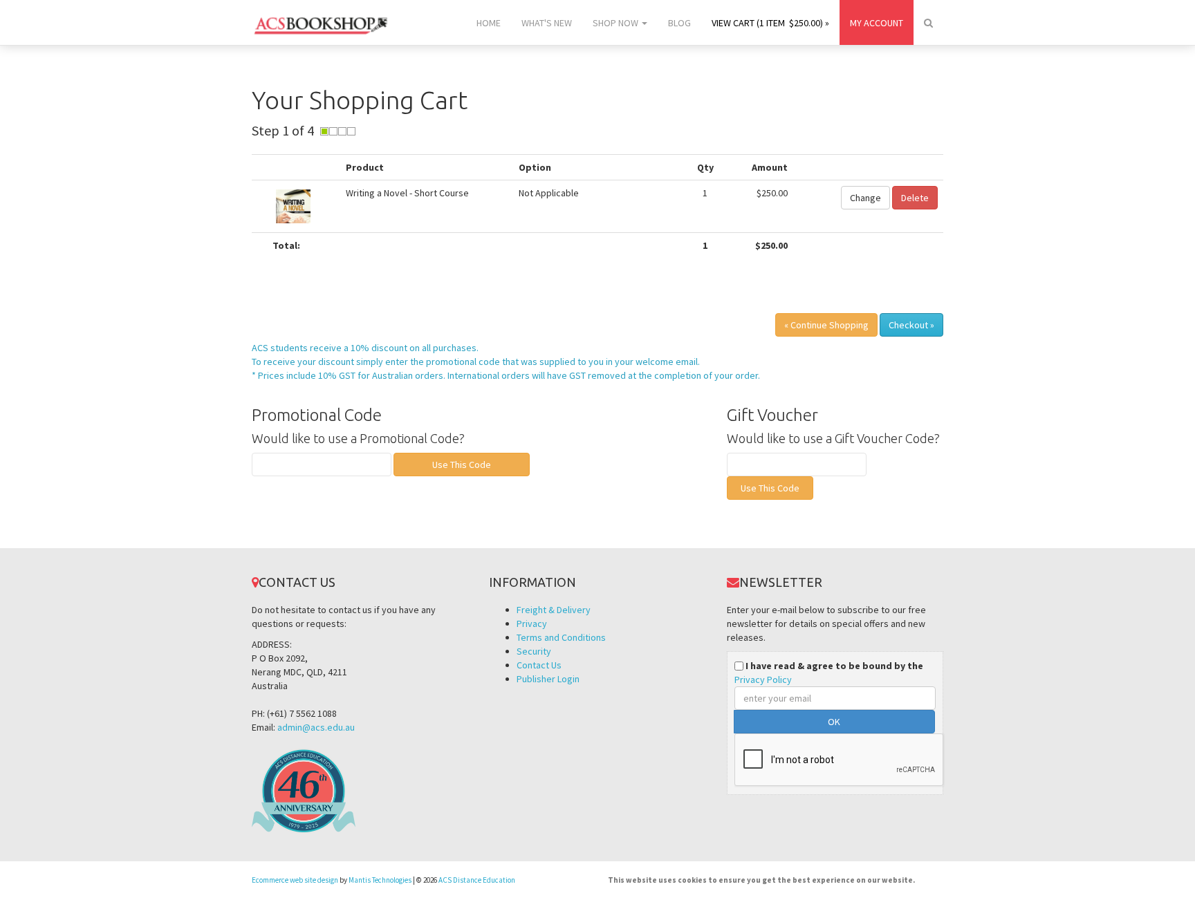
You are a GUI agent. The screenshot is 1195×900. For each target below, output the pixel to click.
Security (534, 651)
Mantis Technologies (380, 880)
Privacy (532, 623)
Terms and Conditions (561, 637)
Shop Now (616, 23)
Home (488, 23)
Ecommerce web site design (295, 880)
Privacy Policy (763, 679)
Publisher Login (548, 679)
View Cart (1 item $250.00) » (770, 23)
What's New (546, 23)
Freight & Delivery (554, 609)
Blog (679, 23)
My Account (876, 23)
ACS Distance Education (476, 880)
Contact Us (539, 665)
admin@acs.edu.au (316, 727)
